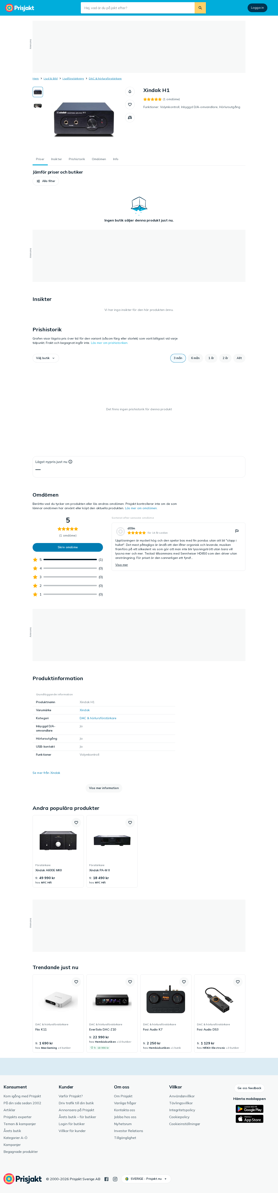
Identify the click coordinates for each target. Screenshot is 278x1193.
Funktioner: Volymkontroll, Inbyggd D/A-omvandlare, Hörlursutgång (191, 107)
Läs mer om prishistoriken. (109, 343)
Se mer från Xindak (46, 773)
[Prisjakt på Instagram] (115, 1179)
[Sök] (200, 7)
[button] (130, 91)
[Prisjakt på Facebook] (106, 1179)
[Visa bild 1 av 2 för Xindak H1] (38, 92)
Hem (36, 78)
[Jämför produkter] (130, 117)
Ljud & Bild (51, 78)
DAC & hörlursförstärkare (105, 78)
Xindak (85, 710)
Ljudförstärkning (73, 78)
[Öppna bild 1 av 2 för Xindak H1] (84, 119)
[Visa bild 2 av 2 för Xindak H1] (38, 105)
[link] (178, 547)
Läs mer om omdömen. (141, 508)
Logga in (257, 8)
